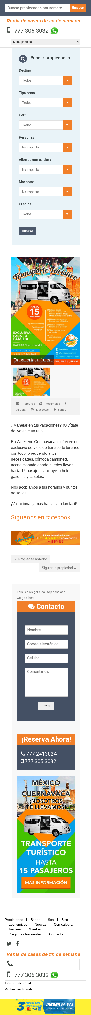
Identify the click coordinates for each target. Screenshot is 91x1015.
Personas (26, 137)
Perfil (23, 115)
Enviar (46, 706)
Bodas (35, 919)
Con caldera (63, 924)
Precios (25, 204)
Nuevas (40, 924)
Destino (25, 70)
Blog (64, 919)
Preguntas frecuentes (24, 934)
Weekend (36, 929)
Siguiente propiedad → (59, 568)
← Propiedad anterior (30, 559)
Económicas (17, 924)
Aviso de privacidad (18, 983)
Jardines (15, 929)
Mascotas (27, 182)
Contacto (56, 934)
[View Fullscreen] (45, 311)
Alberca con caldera (35, 160)
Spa (51, 919)
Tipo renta (27, 93)
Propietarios (15, 919)
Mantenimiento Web (18, 989)
